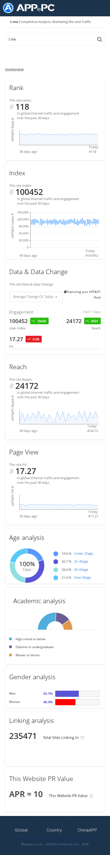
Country (54, 830)
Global (21, 830)
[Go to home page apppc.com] (30, 8)
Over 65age (82, 577)
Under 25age (83, 553)
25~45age (81, 561)
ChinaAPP (87, 830)
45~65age (81, 569)
